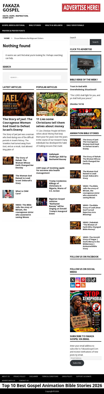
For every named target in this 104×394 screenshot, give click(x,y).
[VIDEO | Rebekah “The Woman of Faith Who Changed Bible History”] (75, 225)
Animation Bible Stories (84, 133)
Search (73, 37)
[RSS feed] (83, 285)
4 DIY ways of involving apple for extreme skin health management (50, 170)
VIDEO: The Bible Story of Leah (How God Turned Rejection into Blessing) (91, 210)
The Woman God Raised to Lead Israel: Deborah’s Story (24, 179)
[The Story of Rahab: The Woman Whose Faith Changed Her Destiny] (8, 161)
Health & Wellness (53, 25)
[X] (72, 279)
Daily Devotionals (75, 25)
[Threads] (88, 279)
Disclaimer (33, 376)
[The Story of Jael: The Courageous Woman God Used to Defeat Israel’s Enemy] (18, 104)
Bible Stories (35, 25)
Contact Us (23, 380)
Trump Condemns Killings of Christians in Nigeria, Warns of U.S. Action (57, 186)
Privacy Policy (19, 376)
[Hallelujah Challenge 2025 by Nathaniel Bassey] (41, 157)
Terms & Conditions (50, 376)
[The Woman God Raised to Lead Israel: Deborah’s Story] (8, 178)
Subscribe (77, 363)
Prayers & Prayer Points (13, 31)
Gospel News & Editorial (13, 25)
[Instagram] (78, 279)
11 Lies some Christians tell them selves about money (50, 122)
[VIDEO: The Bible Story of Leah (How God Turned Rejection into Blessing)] (75, 208)
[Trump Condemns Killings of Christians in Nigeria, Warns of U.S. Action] (41, 184)
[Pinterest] (83, 279)
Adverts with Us (8, 380)
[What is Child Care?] (8, 194)
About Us (5, 376)
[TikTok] (93, 279)
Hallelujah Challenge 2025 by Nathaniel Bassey (58, 156)
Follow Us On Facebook (84, 256)
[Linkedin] (72, 285)
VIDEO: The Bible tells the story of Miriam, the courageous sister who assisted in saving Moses (24, 211)
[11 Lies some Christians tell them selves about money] (52, 104)
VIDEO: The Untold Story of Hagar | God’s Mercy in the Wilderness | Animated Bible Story (91, 243)
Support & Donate (83, 376)
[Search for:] (35, 77)
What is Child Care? (22, 192)
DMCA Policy (67, 376)
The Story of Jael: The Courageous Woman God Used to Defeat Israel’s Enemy (17, 124)
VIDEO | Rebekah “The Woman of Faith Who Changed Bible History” (92, 226)
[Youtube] (78, 285)
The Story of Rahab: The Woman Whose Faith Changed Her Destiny (25, 162)
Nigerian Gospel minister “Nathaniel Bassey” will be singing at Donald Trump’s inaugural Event (58, 206)
